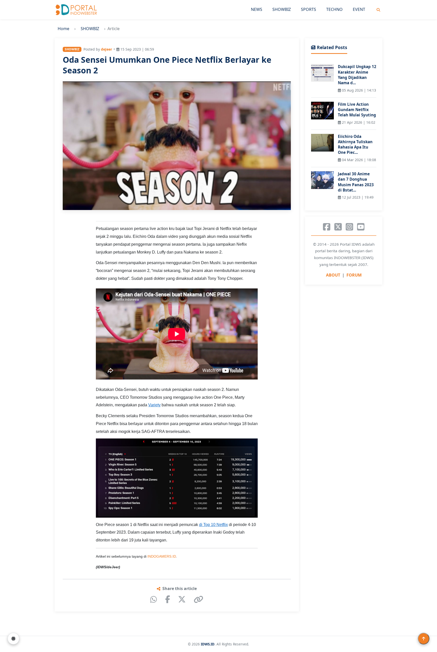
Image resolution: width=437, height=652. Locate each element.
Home (63, 28)
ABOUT (333, 275)
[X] (182, 599)
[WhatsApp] (153, 599)
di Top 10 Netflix (213, 524)
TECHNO (334, 9)
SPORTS (308, 9)
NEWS (256, 9)
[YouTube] (360, 227)
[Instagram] (349, 227)
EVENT (359, 9)
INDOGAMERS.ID (161, 556)
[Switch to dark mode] (13, 638)
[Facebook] (167, 599)
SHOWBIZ (281, 9)
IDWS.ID (207, 644)
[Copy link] (198, 599)
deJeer (106, 49)
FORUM (354, 275)
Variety (154, 405)
